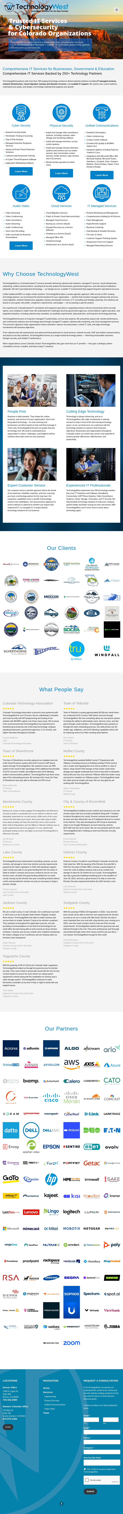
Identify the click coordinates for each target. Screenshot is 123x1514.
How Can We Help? (92, 1458)
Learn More (21, 171)
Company (89, 1448)
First (85, 1423)
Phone (87, 1438)
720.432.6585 (10, 1400)
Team (46, 1413)
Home (46, 1388)
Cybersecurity (50, 1397)
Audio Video (49, 1409)
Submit (90, 1491)
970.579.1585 (10, 1419)
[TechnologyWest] (36, 10)
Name (87, 1416)
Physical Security (51, 1401)
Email (8, 1427)
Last (104, 1423)
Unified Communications (54, 1405)
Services (48, 1392)
